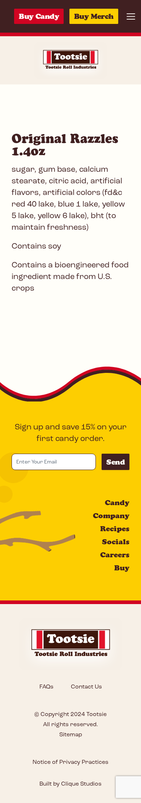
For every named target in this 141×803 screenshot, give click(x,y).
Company (111, 515)
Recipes (114, 528)
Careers (114, 554)
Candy (117, 502)
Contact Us (86, 687)
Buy (121, 567)
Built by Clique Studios (70, 784)
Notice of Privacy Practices (70, 762)
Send (115, 462)
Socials (115, 541)
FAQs (46, 687)
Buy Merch (94, 16)
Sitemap (70, 735)
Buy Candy (39, 16)
